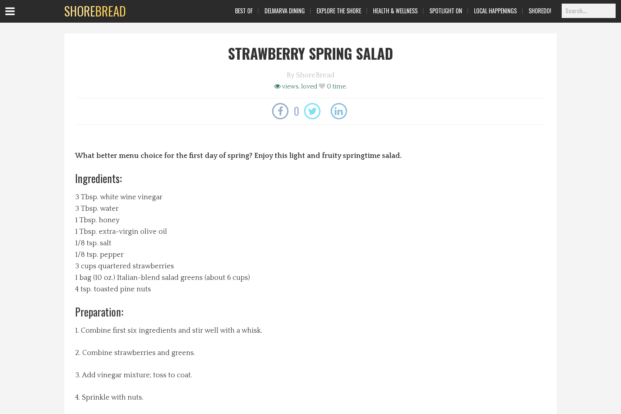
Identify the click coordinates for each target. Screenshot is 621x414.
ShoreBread (315, 75)
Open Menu (18, 17)
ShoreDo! (540, 11)
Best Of (244, 11)
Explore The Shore (339, 11)
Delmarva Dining (284, 11)
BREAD (95, 11)
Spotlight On (445, 11)
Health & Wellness (395, 11)
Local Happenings (495, 11)
